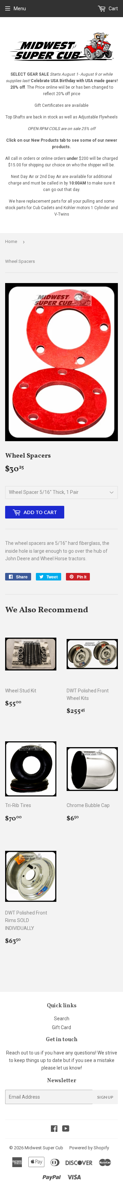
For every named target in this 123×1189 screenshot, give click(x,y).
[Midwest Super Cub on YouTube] (65, 1129)
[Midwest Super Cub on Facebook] (54, 1129)
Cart (113, 8)
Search (61, 1018)
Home (11, 241)
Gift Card (61, 1027)
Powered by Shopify (89, 1147)
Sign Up (105, 1097)
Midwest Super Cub (44, 1147)
